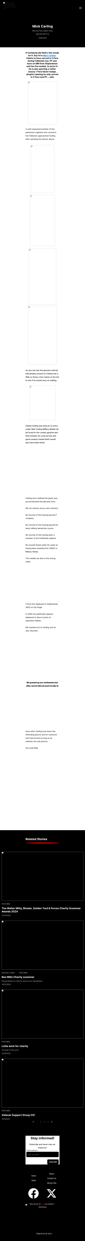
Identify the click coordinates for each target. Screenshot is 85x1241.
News (34, 1180)
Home (33, 1176)
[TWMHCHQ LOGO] (43, 1220)
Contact (50, 1178)
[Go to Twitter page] (51, 1193)
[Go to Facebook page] (34, 1193)
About (51, 1174)
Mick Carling (49, 55)
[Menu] (80, 8)
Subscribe (53, 1162)
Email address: (32, 1150)
